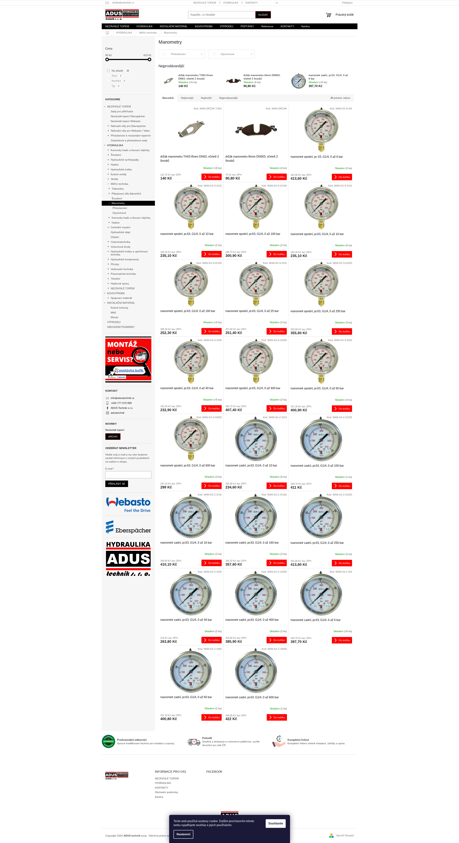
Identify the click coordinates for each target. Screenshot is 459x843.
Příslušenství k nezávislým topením (131, 135)
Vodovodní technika (122, 269)
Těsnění (115, 278)
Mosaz (114, 317)
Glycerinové (119, 212)
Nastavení (183, 834)
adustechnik (117, 412)
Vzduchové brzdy (120, 246)
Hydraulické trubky (121, 169)
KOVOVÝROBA (116, 293)
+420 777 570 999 (121, 403)
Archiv (113, 436)
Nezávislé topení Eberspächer (128, 116)
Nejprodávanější (228, 97)
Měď (113, 312)
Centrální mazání (120, 227)
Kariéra (159, 796)
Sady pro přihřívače (122, 111)
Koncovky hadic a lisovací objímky (130, 150)
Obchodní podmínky (166, 792)
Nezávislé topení (114, 430)
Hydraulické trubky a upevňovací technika (129, 253)
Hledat (263, 14)
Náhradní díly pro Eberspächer (128, 126)
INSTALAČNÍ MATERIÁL (121, 302)
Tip (115, 86)
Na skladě (120, 70)
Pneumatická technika (123, 273)
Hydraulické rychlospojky (125, 159)
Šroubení (116, 154)
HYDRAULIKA (230, 2)
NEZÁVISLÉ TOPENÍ (204, 2)
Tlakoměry (118, 188)
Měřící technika (119, 183)
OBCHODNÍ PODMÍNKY (121, 327)
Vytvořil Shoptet (345, 835)
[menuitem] (117, 26)
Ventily (114, 179)
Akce (117, 75)
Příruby (115, 264)
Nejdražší (206, 97)
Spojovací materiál (121, 298)
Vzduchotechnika (120, 241)
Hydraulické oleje (120, 232)
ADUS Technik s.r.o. (122, 407)
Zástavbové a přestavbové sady (129, 140)
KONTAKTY (251, 2)
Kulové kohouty (119, 307)
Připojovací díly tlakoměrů (126, 193)
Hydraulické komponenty (125, 259)
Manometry (118, 203)
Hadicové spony (120, 283)
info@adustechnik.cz (122, 398)
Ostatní (115, 237)
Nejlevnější (187, 97)
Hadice (115, 164)
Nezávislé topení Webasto (125, 121)
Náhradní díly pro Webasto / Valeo (130, 130)
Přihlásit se (116, 483)
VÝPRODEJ (113, 322)
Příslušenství (120, 208)
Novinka (118, 80)
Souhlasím (275, 823)
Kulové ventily (118, 174)
